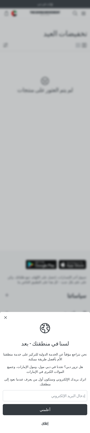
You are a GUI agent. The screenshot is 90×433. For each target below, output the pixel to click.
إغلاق (45, 423)
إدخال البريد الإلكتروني (68, 395)
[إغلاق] (5, 317)
